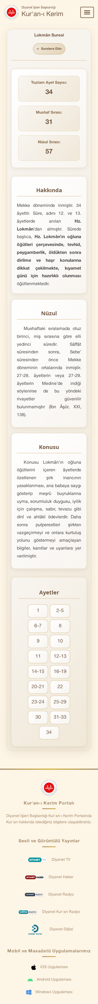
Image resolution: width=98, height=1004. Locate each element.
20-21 (38, 687)
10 (60, 641)
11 (38, 656)
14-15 (38, 671)
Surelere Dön (49, 49)
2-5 (60, 611)
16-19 (60, 671)
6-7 (38, 626)
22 (60, 687)
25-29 (60, 702)
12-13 (60, 656)
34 (49, 732)
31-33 (60, 717)
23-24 (38, 702)
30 (38, 717)
